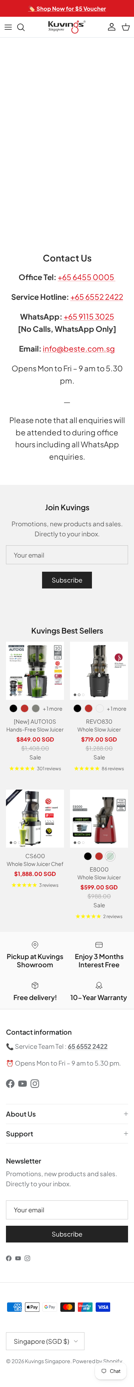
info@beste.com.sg (79, 348)
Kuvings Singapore (47, 1361)
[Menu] (8, 27)
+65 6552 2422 (96, 297)
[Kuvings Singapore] (67, 27)
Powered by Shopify (97, 1361)
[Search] (24, 27)
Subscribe (67, 580)
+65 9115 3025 (89, 316)
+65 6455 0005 (86, 277)
